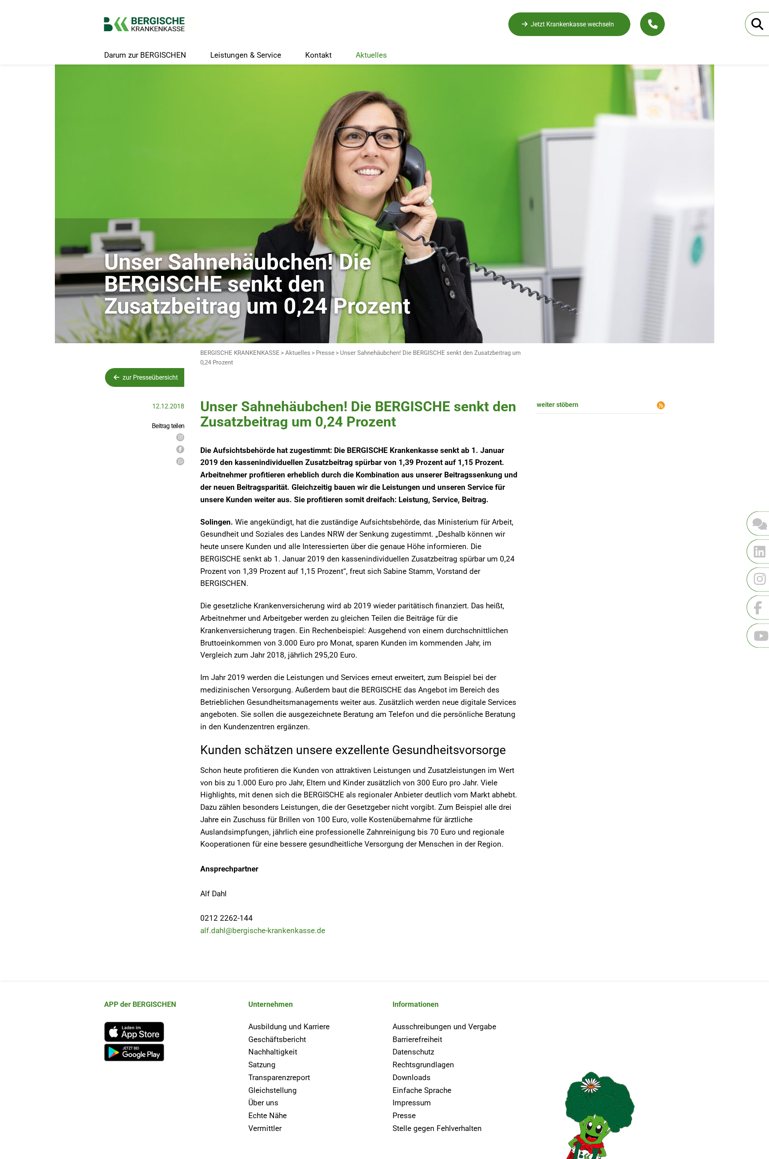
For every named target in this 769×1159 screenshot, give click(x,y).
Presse (325, 352)
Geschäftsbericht (277, 1039)
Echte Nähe (267, 1115)
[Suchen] (757, 24)
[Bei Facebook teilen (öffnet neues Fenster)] (180, 449)
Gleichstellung (272, 1090)
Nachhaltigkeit (272, 1051)
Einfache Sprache (422, 1090)
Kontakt (318, 55)
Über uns (263, 1102)
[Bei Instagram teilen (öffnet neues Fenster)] (180, 437)
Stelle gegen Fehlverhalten (437, 1128)
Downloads (412, 1077)
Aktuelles (371, 55)
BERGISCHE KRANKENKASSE (240, 352)
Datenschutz (413, 1051)
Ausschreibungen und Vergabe (444, 1026)
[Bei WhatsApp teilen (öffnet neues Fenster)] (180, 461)
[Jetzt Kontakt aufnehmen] (652, 24)
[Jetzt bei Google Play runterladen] (168, 1052)
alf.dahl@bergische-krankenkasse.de (262, 930)
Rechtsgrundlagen (423, 1064)
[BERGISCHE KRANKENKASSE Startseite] (151, 24)
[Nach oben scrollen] (26, 678)
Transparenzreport (279, 1077)
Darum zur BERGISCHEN (145, 55)
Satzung (262, 1064)
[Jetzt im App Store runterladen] (168, 1032)
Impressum (412, 1102)
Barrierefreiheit (417, 1039)
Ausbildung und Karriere (289, 1026)
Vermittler (265, 1128)
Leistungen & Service (245, 55)
